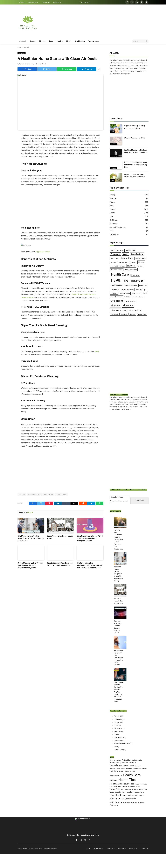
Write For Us (57, 2)
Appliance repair (43, 252)
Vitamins (132, 314)
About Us (22, 2)
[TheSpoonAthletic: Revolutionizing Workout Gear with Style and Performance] (90, 552)
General (22, 41)
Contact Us (46, 2)
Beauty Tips (114, 258)
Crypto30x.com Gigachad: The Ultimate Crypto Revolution (60, 564)
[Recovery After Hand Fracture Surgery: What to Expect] (120, 613)
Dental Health (140, 258)
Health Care (48, 494)
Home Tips (141, 289)
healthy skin (143, 285)
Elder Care (113, 198)
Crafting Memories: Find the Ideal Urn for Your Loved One (135, 151)
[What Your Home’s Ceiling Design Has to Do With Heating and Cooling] (31, 525)
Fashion (133, 262)
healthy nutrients (131, 285)
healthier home (61, 494)
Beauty (33, 41)
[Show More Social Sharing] (99, 69)
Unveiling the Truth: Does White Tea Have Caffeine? (134, 175)
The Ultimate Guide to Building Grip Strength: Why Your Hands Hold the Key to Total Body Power (118, 692)
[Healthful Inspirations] (28, 22)
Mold (97, 352)
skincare (115, 305)
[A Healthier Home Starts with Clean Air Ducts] (60, 102)
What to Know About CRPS (134, 138)
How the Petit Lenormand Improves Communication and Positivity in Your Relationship (118, 539)
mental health (125, 293)
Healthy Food (116, 285)
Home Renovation (128, 290)
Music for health (116, 297)
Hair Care (131, 266)
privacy (115, 501)
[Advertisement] (107, 22)
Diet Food (113, 262)
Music (145, 293)
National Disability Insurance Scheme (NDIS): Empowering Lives (135, 164)
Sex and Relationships (118, 227)
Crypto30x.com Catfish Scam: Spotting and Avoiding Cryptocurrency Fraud (30, 565)
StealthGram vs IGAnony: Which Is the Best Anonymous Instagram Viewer (90, 538)
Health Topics (33, 2)
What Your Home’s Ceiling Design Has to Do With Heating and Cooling (31, 538)
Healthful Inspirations (26, 64)
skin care (128, 305)
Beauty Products (137, 254)
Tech (111, 231)
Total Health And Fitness (134, 68)
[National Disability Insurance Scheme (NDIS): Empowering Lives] (116, 165)
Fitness (42, 41)
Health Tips (119, 280)
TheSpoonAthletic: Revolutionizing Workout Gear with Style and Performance (89, 565)
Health (60, 41)
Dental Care (126, 258)
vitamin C (124, 314)
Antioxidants (115, 254)
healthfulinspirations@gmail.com (85, 835)
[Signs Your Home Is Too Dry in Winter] (60, 525)
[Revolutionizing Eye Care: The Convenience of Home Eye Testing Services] (120, 642)
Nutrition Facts (138, 297)
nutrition (127, 297)
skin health (135, 310)
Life (67, 41)
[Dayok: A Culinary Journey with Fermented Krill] (116, 128)
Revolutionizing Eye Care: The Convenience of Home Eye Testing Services (118, 658)
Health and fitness (116, 270)
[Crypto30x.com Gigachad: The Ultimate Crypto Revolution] (60, 552)
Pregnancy (114, 224)
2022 (113, 250)
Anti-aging (120, 250)
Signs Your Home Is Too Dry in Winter (60, 537)
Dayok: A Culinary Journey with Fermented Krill (134, 127)
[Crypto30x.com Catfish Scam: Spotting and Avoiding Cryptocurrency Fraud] (31, 552)
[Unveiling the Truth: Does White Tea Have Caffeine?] (116, 177)
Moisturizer (136, 293)
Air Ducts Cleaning (34, 494)
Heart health (115, 290)
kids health (114, 293)
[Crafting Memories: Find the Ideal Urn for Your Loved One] (116, 153)
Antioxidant (131, 250)
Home (19, 47)
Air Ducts (22, 494)
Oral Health (80, 41)
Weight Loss (93, 41)
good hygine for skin (118, 266)
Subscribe (140, 500)
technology (115, 314)
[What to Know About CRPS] (116, 141)
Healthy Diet (137, 281)
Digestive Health (124, 262)
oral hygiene (131, 301)
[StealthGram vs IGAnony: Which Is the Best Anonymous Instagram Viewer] (90, 525)
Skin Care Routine (118, 310)
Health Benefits (130, 270)
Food (51, 41)
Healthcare (135, 275)
